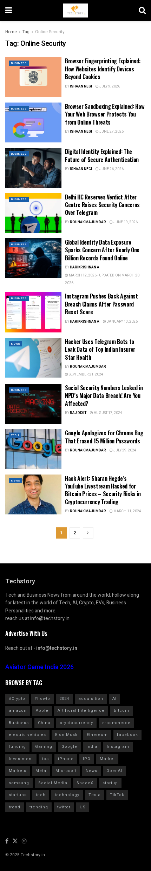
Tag (25, 32)
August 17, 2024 (107, 412)
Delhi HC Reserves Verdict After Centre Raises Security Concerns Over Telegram (102, 205)
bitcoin (121, 711)
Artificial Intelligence (81, 711)
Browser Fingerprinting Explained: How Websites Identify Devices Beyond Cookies (102, 69)
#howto (42, 699)
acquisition (90, 699)
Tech (15, 435)
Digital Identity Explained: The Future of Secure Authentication (102, 155)
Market (107, 759)
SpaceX (85, 783)
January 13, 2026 (122, 321)
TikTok (117, 795)
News (15, 344)
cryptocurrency (76, 723)
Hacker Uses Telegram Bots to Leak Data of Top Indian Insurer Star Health (100, 349)
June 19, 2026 (125, 222)
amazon (18, 711)
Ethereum (97, 735)
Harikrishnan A (84, 267)
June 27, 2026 (111, 131)
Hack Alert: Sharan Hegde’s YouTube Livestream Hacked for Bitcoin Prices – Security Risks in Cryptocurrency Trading (103, 490)
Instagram (118, 747)
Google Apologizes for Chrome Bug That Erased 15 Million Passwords (104, 437)
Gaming (43, 747)
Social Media (52, 783)
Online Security (50, 32)
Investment (21, 759)
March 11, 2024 (127, 511)
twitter (64, 807)
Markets (17, 771)
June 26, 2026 (111, 169)
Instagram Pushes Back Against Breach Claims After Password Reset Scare (101, 304)
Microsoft (66, 771)
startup (110, 783)
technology (67, 795)
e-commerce (116, 723)
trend (14, 807)
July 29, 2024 (124, 450)
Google (69, 747)
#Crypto (17, 699)
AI (114, 699)
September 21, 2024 (85, 374)
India (92, 747)
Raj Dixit (78, 412)
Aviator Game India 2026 (39, 667)
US (83, 807)
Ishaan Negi (81, 86)
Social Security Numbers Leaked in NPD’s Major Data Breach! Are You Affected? (104, 396)
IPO (87, 759)
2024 (64, 699)
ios (45, 759)
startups (18, 795)
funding (17, 747)
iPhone (66, 759)
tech (41, 795)
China (44, 723)
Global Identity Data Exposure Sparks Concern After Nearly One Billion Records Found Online (102, 250)
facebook (127, 735)
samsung (19, 783)
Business (19, 63)
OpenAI (114, 771)
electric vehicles (27, 735)
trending (38, 807)
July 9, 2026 (109, 86)
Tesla (94, 795)
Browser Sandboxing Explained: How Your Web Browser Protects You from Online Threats (104, 114)
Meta (40, 771)
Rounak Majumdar (88, 222)
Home (11, 32)
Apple (42, 711)
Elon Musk (66, 735)
